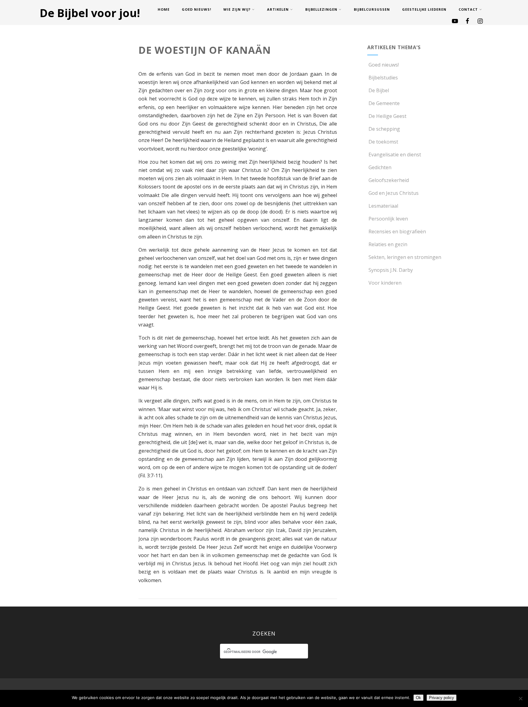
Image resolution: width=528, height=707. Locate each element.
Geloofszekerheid (389, 180)
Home (164, 9)
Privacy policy (441, 697)
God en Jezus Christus (394, 193)
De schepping (384, 129)
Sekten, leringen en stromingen (405, 257)
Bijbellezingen (321, 9)
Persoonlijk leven (388, 218)
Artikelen (278, 9)
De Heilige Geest (387, 116)
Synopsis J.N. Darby (391, 270)
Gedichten (380, 167)
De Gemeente (384, 103)
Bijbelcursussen (372, 9)
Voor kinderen (385, 282)
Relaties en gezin (388, 244)
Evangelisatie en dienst (395, 154)
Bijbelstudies (383, 77)
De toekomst (383, 141)
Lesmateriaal (383, 205)
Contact (468, 9)
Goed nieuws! (196, 9)
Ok (418, 697)
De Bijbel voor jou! (90, 12)
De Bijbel (379, 90)
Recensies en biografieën (397, 231)
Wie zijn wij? (237, 9)
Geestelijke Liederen (424, 9)
